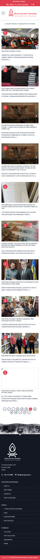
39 (22, 409)
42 (35, 409)
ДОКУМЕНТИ (7, 494)
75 (24, 412)
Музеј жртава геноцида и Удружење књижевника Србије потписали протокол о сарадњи (17, 320)
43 (11, 412)
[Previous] (4, 409)
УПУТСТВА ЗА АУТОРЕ (9, 536)
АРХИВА (6, 543)
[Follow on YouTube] (33, 4)
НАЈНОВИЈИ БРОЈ (8, 540)
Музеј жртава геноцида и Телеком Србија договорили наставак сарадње (17, 392)
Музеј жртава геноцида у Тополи (11, 51)
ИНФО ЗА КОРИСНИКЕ (10, 498)
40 (26, 409)
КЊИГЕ (5, 513)
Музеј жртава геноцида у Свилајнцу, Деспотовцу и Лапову (18, 356)
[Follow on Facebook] (31, 4)
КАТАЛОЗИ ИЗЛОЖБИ (9, 517)
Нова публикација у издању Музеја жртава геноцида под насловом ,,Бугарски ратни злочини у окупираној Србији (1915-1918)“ (19, 206)
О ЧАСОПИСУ (7, 532)
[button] (3, 13)
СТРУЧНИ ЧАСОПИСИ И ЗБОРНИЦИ (13, 509)
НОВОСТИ (6, 486)
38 (17, 409)
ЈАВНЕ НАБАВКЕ (8, 490)
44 (16, 412)
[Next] (29, 412)
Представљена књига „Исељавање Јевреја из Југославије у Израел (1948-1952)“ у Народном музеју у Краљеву (18, 89)
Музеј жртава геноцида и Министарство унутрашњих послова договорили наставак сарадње (19, 283)
